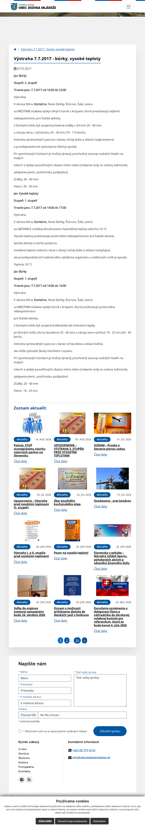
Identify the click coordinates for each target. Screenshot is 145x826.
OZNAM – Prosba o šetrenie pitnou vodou (109, 447)
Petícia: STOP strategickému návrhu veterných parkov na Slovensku (29, 450)
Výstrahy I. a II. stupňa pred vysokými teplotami (31, 554)
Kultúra (23, 762)
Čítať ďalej (20, 461)
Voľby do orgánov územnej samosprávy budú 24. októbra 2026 (29, 611)
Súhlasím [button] (45, 821)
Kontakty (24, 771)
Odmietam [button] (99, 821)
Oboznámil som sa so (55, 731)
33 (77, 640)
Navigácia (19, 6)
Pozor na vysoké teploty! (71, 553)
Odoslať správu (110, 731)
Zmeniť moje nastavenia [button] (72, 821)
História (23, 753)
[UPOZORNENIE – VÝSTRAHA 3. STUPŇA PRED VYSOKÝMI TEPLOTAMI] (72, 423)
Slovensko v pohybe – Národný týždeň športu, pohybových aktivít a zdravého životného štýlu (112, 558)
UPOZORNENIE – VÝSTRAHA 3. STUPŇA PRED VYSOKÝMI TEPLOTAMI (69, 450)
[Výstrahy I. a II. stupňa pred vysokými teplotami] (32, 530)
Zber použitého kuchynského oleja (67, 502)
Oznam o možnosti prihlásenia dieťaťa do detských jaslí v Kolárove (71, 611)
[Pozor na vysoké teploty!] (72, 530)
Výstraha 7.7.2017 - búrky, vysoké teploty (48, 49)
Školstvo (24, 758)
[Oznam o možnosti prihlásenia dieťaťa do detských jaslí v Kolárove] (72, 586)
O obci (22, 749)
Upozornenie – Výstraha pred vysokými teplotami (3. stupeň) (31, 504)
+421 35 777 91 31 (83, 750)
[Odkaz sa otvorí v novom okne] (21, 779)
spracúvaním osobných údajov (69, 731)
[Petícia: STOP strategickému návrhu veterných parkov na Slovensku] (32, 423)
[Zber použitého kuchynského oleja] (72, 478)
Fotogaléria (26, 767)
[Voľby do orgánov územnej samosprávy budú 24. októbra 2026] (32, 586)
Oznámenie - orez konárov (112, 501)
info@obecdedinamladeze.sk (91, 757)
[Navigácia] (129, 6)
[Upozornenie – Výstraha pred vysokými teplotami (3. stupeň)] (32, 478)
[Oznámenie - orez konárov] (112, 478)
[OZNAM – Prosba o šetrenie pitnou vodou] (112, 423)
